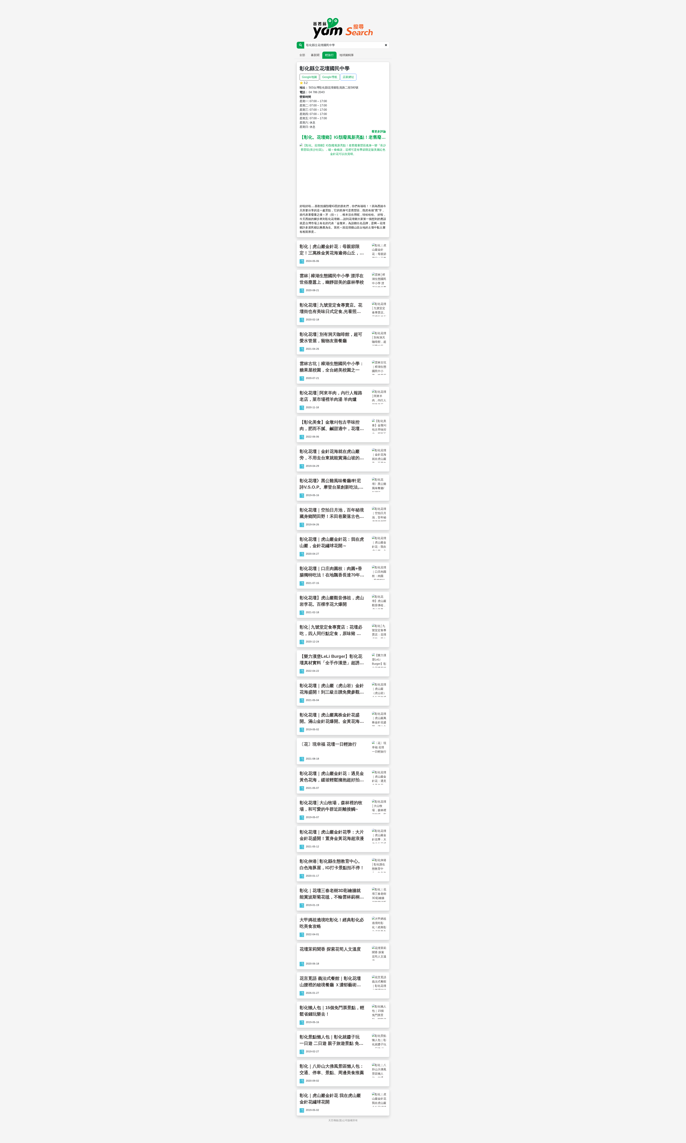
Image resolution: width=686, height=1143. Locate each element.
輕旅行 (329, 55)
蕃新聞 (315, 55)
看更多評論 (379, 131)
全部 (302, 55)
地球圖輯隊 (346, 55)
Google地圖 (309, 77)
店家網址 (348, 77)
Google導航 (329, 77)
